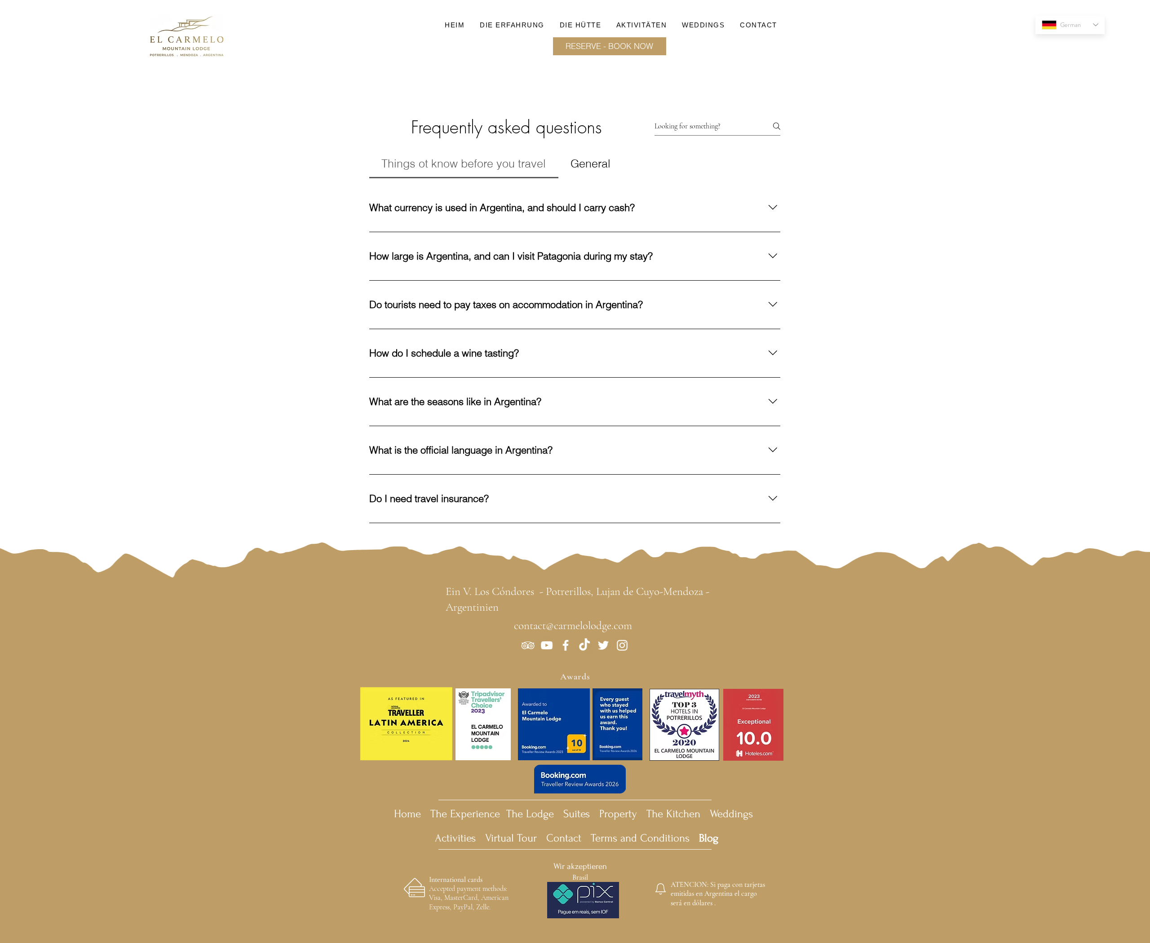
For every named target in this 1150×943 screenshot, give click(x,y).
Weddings (731, 814)
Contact (563, 838)
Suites (576, 814)
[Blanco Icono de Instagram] (622, 645)
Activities (458, 838)
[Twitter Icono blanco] (603, 645)
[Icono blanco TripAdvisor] (528, 645)
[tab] (463, 164)
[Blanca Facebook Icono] (565, 645)
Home (407, 814)
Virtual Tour (511, 838)
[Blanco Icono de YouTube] (547, 645)
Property (618, 814)
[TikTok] (584, 645)
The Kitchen (673, 814)
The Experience (465, 814)
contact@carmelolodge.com (573, 625)
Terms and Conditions (654, 838)
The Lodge (530, 814)
